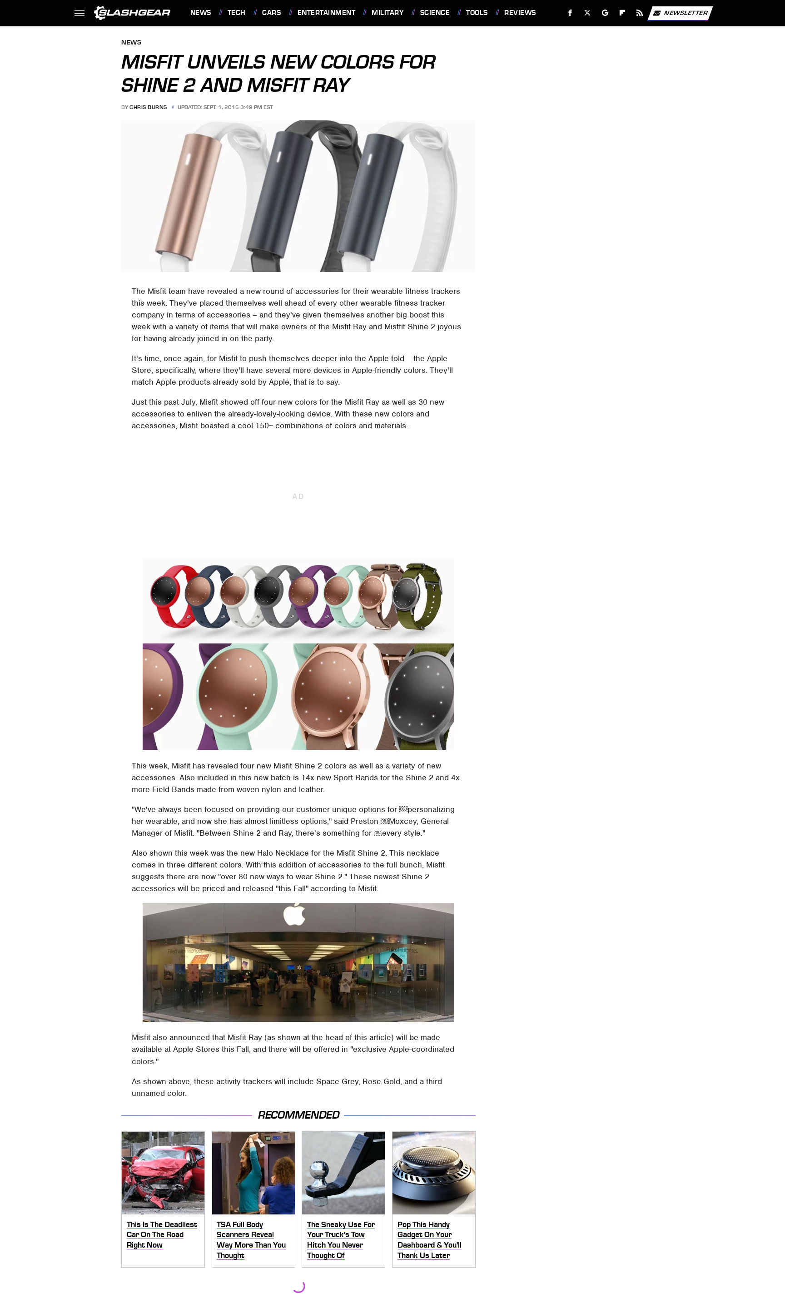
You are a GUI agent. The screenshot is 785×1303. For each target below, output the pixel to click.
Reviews (520, 13)
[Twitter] (587, 13)
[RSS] (639, 13)
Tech (237, 13)
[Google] (605, 13)
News (200, 13)
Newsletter (686, 12)
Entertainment (326, 13)
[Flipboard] (622, 13)
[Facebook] (570, 13)
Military (387, 13)
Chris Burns (148, 107)
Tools (476, 13)
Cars (271, 13)
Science (435, 13)
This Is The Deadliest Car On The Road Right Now (162, 1234)
